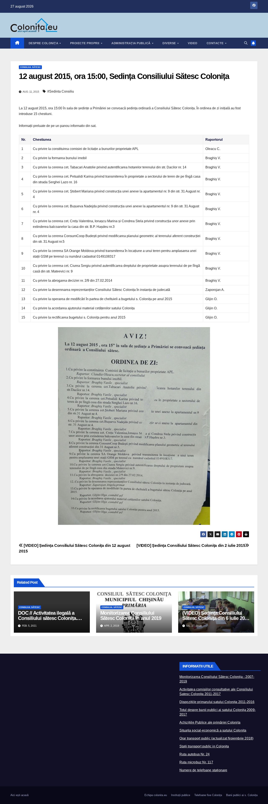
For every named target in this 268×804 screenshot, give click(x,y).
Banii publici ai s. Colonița (242, 795)
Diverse (169, 43)
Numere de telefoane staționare (203, 770)
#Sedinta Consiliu (60, 91)
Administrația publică (131, 43)
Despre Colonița (44, 43)
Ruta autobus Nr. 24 (194, 754)
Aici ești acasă (19, 795)
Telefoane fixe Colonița (208, 795)
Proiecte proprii (85, 43)
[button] (245, 43)
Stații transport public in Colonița (204, 746)
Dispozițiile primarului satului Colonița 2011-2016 (217, 702)
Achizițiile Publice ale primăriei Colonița (209, 722)
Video (192, 43)
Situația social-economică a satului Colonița (212, 730)
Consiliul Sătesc (30, 67)
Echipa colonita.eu (155, 795)
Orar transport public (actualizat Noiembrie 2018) (216, 738)
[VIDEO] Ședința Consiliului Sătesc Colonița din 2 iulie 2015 (191, 545)
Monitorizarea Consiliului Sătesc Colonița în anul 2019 (130, 615)
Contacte (216, 43)
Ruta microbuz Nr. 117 (196, 762)
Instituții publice (180, 795)
